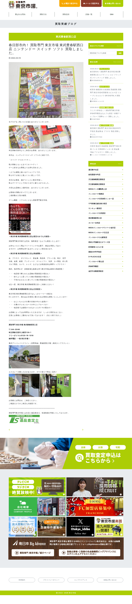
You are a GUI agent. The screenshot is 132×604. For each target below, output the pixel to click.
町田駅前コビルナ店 (95, 247)
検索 (120, 53)
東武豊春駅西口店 (95, 218)
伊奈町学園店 (93, 266)
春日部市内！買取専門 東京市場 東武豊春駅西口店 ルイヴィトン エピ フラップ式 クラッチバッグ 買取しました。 (105, 74)
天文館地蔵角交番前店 (96, 184)
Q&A (112, 14)
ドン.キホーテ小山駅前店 (97, 237)
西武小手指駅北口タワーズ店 (99, 242)
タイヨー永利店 (94, 223)
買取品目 (65, 14)
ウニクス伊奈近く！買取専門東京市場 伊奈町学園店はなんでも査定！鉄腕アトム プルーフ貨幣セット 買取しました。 (105, 113)
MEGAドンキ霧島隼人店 (97, 189)
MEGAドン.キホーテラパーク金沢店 (102, 228)
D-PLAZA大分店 (94, 257)
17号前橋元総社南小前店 (97, 203)
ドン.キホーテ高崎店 (96, 194)
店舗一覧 (88, 14)
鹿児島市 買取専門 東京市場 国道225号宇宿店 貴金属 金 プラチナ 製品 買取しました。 (105, 131)
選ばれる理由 (20, 14)
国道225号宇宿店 (94, 252)
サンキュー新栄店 (95, 208)
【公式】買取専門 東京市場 (23, 5)
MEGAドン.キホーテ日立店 (98, 232)
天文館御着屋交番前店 (96, 179)
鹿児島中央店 (93, 170)
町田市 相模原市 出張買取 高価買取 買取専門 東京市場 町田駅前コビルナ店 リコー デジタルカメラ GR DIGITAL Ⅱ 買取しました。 (105, 93)
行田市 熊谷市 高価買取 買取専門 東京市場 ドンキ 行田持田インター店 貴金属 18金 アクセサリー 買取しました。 (105, 149)
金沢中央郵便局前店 (95, 271)
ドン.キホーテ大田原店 (96, 213)
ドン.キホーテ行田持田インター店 (101, 199)
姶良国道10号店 (94, 174)
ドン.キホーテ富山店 (96, 261)
